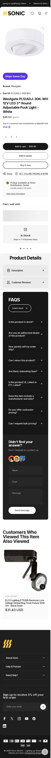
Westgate (16, 86)
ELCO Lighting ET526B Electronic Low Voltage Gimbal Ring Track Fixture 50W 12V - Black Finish (24, 601)
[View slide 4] (30, 248)
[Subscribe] (41, 705)
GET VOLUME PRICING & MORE (33, 173)
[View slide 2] (24, 248)
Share (9, 173)
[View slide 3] (27, 248)
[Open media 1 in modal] (43, 28)
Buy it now (25, 165)
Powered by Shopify (33, 751)
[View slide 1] (20, 248)
